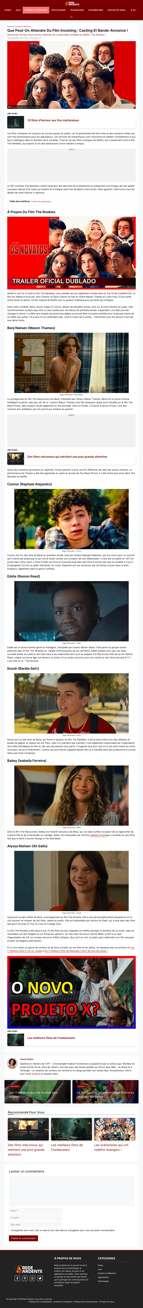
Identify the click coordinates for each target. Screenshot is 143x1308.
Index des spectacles (41, 201)
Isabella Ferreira (98, 835)
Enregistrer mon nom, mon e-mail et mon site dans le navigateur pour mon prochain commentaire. (63, 1230)
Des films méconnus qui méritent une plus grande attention (26, 1149)
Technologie (77, 10)
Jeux (18, 10)
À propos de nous (107, 1301)
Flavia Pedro (26, 1059)
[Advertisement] (71, 166)
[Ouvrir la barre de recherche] (71, 16)
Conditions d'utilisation (63, 1301)
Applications (58, 10)
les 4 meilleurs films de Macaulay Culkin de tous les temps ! (76, 951)
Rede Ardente (33, 1074)
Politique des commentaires (86, 1301)
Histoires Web (95, 10)
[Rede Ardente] (71, 3)
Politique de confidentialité (40, 1301)
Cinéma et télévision (36, 10)
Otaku (8, 10)
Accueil (10, 26)
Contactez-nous (116, 10)
